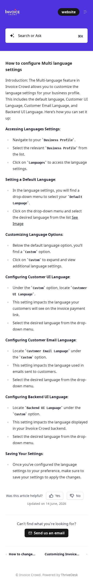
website (69, 11)
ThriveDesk (69, 575)
